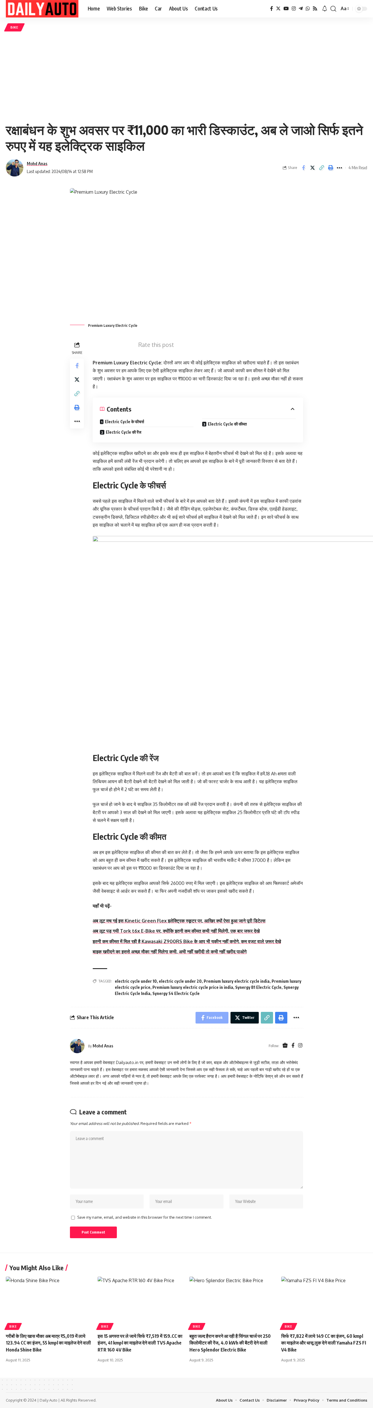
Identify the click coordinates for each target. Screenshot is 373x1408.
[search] (333, 9)
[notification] (325, 9)
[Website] (285, 1046)
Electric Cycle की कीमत (227, 423)
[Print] (330, 167)
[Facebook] (272, 9)
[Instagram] (293, 9)
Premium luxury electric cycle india (237, 981)
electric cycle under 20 (180, 981)
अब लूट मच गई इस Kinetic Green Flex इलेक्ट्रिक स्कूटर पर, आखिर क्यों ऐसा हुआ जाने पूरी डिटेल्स (179, 921)
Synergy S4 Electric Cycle (176, 993)
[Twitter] (278, 9)
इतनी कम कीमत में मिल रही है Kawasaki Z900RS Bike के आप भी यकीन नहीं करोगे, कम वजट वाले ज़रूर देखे (187, 941)
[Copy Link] (321, 167)
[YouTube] (286, 9)
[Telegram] (300, 9)
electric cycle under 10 (136, 981)
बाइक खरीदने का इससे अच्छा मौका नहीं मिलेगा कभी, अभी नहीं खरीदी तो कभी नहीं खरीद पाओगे (170, 951)
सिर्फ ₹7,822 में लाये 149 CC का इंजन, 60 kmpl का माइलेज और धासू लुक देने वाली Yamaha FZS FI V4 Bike (323, 1342)
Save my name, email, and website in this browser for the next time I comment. (144, 1217)
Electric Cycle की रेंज (123, 432)
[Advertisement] (186, 76)
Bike (14, 27)
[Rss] (315, 9)
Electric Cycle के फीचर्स (124, 421)
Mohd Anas (37, 163)
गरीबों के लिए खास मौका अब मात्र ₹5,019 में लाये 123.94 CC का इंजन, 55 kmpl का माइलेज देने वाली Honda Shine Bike (48, 1342)
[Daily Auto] (42, 8)
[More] (339, 167)
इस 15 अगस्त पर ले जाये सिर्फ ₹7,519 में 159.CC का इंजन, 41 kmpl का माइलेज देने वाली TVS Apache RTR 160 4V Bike (140, 1342)
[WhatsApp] (307, 9)
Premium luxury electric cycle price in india (192, 987)
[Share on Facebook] (303, 167)
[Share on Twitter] (312, 167)
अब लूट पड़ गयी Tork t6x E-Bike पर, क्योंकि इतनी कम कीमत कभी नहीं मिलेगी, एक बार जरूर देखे (176, 931)
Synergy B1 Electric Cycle (258, 987)
